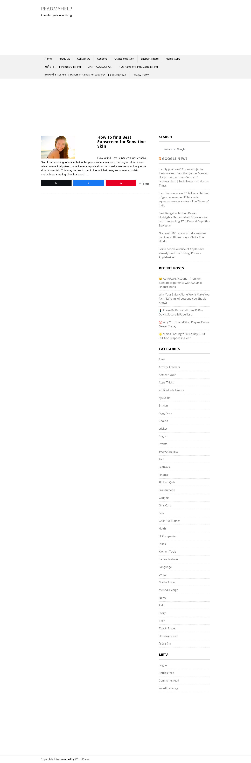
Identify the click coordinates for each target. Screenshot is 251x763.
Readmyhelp (56, 8)
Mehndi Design (168, 590)
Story (162, 613)
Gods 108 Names (169, 521)
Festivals (164, 467)
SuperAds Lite (50, 759)
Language (165, 567)
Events (163, 444)
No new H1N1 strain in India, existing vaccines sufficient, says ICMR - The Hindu (182, 237)
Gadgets (164, 498)
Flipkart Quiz (167, 482)
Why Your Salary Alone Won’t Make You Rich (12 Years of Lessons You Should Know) (184, 299)
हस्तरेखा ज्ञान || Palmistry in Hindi (63, 66)
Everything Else (168, 451)
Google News (174, 158)
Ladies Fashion (168, 559)
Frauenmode (167, 490)
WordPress (82, 759)
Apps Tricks (166, 382)
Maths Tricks (167, 582)
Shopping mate (150, 58)
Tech (162, 621)
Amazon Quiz (167, 375)
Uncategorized (168, 636)
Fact (161, 459)
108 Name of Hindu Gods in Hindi (138, 66)
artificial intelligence (171, 390)
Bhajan (163, 405)
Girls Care (165, 505)
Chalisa (163, 421)
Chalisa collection (124, 58)
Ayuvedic (164, 398)
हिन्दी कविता (165, 644)
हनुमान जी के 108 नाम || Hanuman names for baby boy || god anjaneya (85, 74)
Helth (162, 528)
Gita (161, 513)
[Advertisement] (143, 27)
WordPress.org (168, 688)
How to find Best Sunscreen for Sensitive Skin (121, 141)
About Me (64, 58)
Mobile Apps (173, 58)
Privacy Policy (141, 74)
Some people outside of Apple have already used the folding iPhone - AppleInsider (181, 253)
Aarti (162, 359)
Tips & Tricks (167, 628)
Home (48, 58)
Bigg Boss (165, 413)
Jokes (162, 544)
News (162, 598)
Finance (164, 475)
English (163, 436)
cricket (163, 428)
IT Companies (168, 536)
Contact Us (83, 58)
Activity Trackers (169, 367)
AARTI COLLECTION (100, 66)
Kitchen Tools (167, 551)
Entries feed (166, 673)
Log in (163, 665)
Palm (162, 605)
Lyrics (162, 574)
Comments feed (169, 680)
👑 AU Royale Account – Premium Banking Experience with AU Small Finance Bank (180, 283)
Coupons (102, 58)
